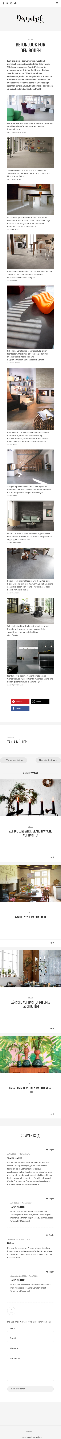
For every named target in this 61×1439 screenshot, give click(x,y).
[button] (20, 701)
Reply (51, 1149)
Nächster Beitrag (47, 760)
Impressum (26, 1437)
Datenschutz (37, 1437)
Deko (30, 39)
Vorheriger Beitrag (14, 760)
